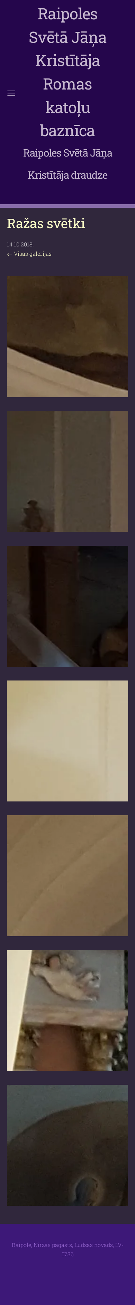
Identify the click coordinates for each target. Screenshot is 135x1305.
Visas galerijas (33, 253)
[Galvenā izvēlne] (11, 93)
